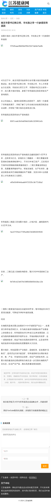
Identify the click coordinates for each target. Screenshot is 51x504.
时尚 (12, 13)
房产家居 (38, 10)
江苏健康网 (28, 501)
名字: (6, 451)
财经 (12, 10)
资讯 (20, 10)
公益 (20, 13)
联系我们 (33, 477)
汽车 (28, 10)
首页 (11, 18)
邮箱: (6, 459)
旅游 (4, 13)
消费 (28, 13)
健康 (36, 13)
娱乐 (45, 13)
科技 (45, 10)
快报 (4, 10)
